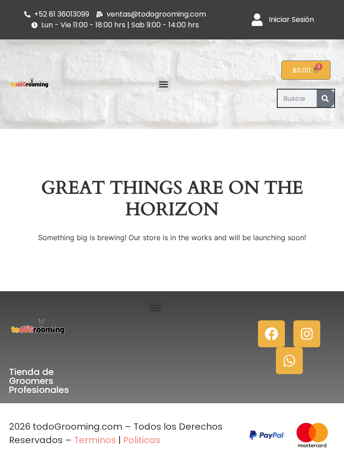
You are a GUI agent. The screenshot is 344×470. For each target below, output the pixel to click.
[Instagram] (306, 333)
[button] (163, 84)
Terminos (94, 440)
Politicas (141, 440)
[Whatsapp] (289, 360)
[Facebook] (271, 333)
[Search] (325, 98)
